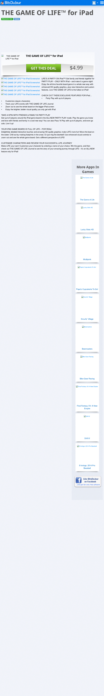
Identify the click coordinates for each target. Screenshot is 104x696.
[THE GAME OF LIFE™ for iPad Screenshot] (20, 78)
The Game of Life (87, 199)
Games (16, 19)
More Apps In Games (88, 169)
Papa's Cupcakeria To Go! (87, 289)
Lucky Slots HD (87, 229)
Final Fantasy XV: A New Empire (87, 407)
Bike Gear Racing (87, 378)
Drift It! (87, 438)
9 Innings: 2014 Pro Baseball (87, 466)
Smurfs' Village (87, 319)
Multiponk (87, 259)
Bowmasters (87, 348)
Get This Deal (43, 68)
